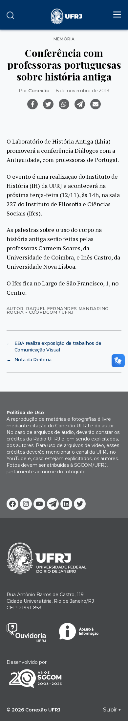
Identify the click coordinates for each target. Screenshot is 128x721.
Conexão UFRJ (42, 710)
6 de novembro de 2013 (82, 91)
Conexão (39, 91)
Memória (64, 39)
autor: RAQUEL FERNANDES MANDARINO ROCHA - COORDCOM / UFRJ (58, 310)
